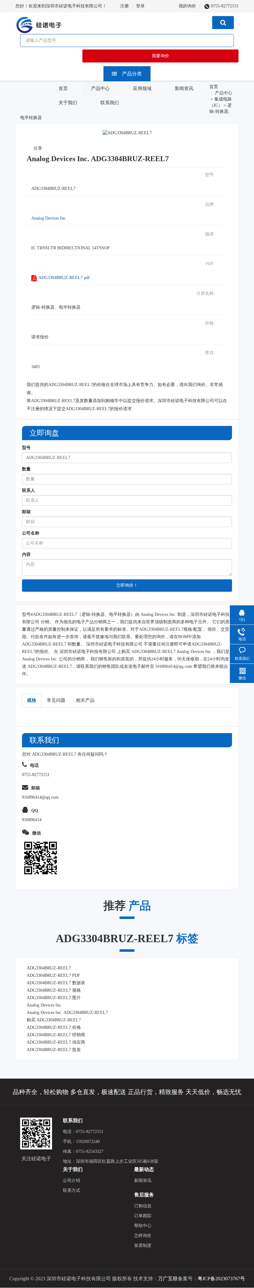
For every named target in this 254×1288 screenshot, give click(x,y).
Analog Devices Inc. (49, 218)
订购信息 (142, 1206)
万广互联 (168, 1278)
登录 (140, 6)
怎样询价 (142, 1235)
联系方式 (71, 1190)
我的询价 (187, 6)
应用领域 (142, 88)
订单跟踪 (142, 1215)
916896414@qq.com (173, 666)
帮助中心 (142, 1225)
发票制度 (142, 1245)
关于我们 (68, 102)
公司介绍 (71, 1180)
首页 (63, 88)
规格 (31, 700)
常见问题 (56, 700)
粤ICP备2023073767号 (221, 1278)
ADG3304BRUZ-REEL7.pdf (64, 277)
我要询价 (160, 56)
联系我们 (109, 102)
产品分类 (132, 73)
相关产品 (85, 700)
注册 (124, 6)
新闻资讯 (184, 88)
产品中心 (100, 88)
